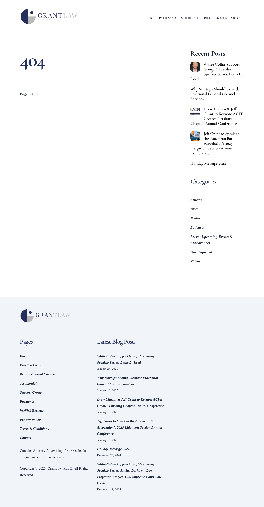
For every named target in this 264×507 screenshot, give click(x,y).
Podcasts (197, 227)
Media (195, 218)
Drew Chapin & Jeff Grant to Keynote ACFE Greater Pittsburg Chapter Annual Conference (216, 116)
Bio (152, 17)
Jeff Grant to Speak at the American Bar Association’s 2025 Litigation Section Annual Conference (214, 143)
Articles (196, 200)
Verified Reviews (32, 411)
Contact (236, 17)
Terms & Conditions (34, 429)
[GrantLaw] (49, 24)
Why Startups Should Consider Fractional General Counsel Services (215, 94)
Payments (221, 17)
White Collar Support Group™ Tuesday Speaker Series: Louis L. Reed (216, 71)
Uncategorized (201, 252)
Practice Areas (167, 17)
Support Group (190, 17)
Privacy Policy (30, 420)
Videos (195, 261)
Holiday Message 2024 (208, 163)
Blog (207, 17)
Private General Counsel (37, 374)
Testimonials (29, 383)
